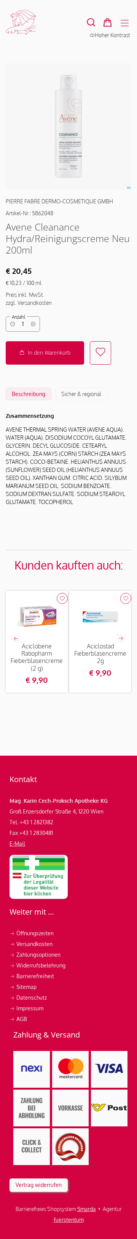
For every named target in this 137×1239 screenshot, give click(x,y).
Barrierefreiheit (32, 976)
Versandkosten (32, 944)
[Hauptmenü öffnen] (124, 23)
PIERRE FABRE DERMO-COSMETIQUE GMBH (59, 201)
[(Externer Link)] (39, 877)
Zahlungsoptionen (36, 954)
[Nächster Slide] (121, 638)
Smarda (86, 1209)
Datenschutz (29, 997)
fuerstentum (69, 1219)
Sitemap (23, 987)
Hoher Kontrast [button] (112, 35)
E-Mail (17, 843)
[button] (91, 22)
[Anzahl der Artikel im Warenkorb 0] (107, 22)
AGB (18, 1019)
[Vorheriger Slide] (16, 638)
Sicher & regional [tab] (81, 394)
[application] (45, 353)
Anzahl (18, 317)
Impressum (27, 1008)
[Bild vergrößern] (68, 126)
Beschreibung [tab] (28, 394)
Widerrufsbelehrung (38, 965)
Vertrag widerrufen (39, 1185)
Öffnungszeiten (32, 933)
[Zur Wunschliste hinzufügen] (100, 353)
